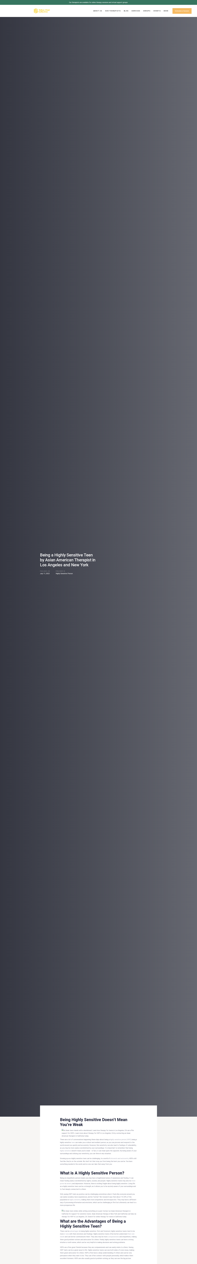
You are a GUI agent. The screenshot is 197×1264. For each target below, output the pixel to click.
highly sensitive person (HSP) (120, 1140)
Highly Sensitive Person (64, 574)
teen (73, 1142)
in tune (66, 1234)
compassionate (113, 1237)
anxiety (69, 1184)
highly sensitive (65, 1151)
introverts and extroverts (119, 1158)
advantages (74, 1231)
